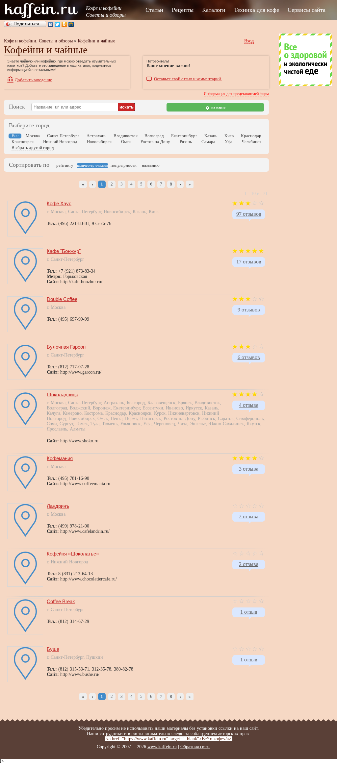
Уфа (228, 141)
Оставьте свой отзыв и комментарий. (188, 79)
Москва (33, 135)
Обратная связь (195, 746)
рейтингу (64, 165)
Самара (208, 141)
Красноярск (23, 141)
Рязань (186, 141)
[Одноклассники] (64, 24)
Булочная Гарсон (66, 347)
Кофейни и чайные (96, 40)
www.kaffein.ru (162, 746)
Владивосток (126, 135)
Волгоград (154, 135)
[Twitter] (57, 24)
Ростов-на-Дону (155, 141)
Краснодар (251, 135)
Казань (210, 135)
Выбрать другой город (33, 147)
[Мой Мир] (71, 24)
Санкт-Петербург (63, 135)
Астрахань (96, 135)
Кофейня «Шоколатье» (73, 553)
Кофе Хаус (59, 203)
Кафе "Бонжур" (64, 251)
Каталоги (213, 10)
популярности (124, 165)
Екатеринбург (184, 135)
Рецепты (183, 10)
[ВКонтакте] (50, 24)
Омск (126, 141)
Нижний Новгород (60, 141)
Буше (53, 649)
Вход (249, 40)
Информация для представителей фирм (236, 93)
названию (151, 165)
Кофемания (60, 458)
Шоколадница (62, 394)
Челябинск (251, 141)
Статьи (154, 10)
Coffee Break (61, 601)
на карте (217, 107)
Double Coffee (62, 299)
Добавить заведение (33, 79)
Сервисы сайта (306, 10)
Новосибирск (99, 141)
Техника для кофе (256, 10)
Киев (229, 135)
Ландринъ (58, 506)
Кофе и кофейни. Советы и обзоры (38, 40)
